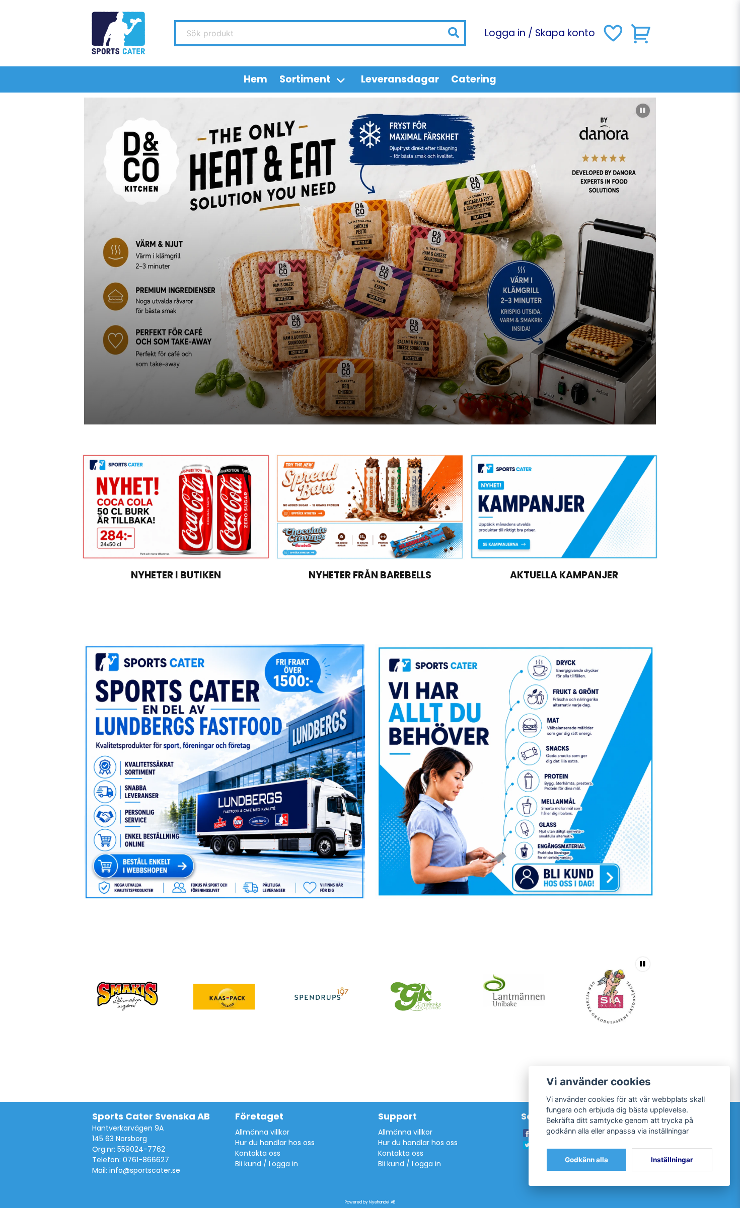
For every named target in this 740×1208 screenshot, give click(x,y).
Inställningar (672, 1160)
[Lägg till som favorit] (612, 33)
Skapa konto (565, 33)
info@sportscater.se (144, 1170)
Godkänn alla (586, 1160)
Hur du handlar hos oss (275, 1143)
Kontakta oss (257, 1153)
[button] (453, 32)
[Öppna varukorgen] (641, 33)
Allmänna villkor (262, 1132)
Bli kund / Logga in (266, 1164)
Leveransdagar (400, 79)
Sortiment (305, 79)
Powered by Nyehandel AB (370, 1202)
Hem (255, 79)
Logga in (505, 33)
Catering (473, 79)
